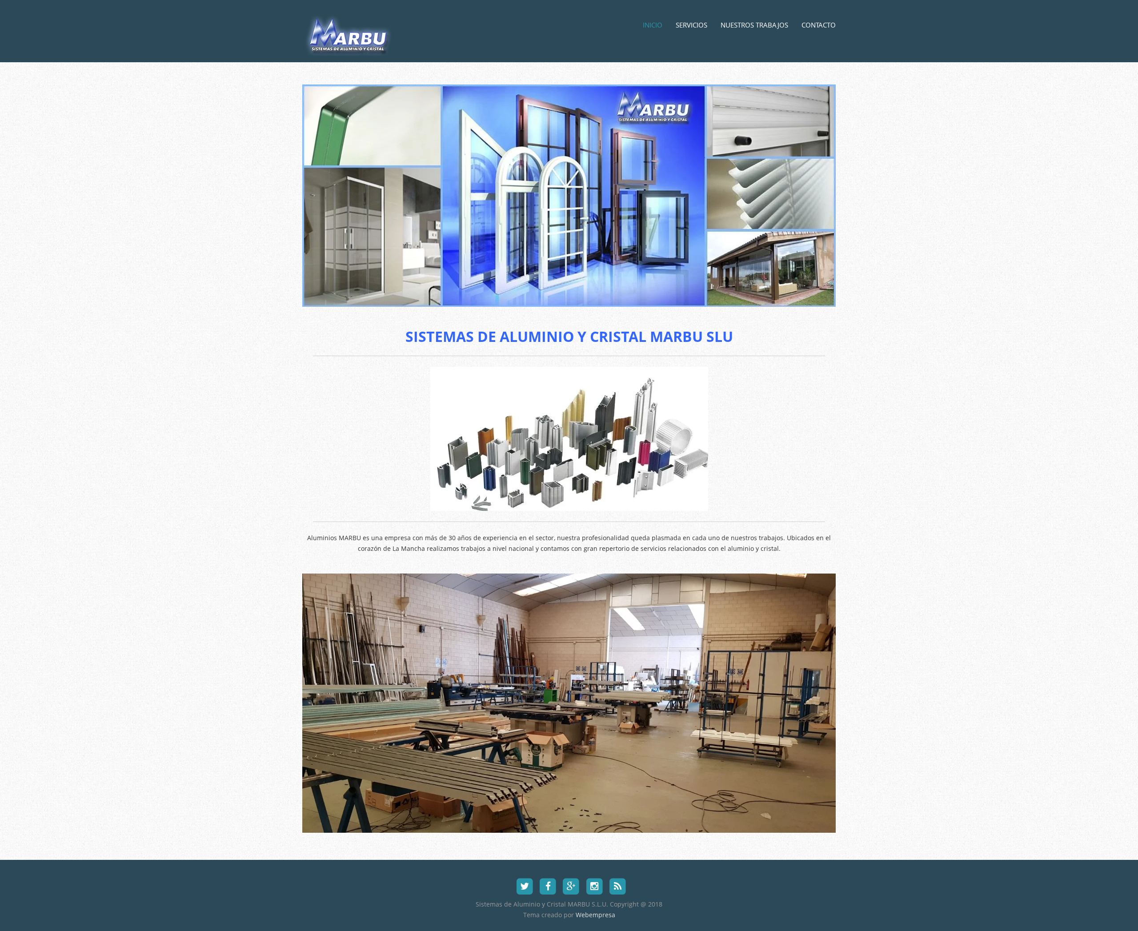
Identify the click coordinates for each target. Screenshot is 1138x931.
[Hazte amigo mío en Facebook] (547, 886)
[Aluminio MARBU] (350, 46)
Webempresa (595, 915)
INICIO (652, 24)
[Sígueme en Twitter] (524, 886)
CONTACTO (818, 24)
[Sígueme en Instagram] (594, 886)
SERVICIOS (691, 24)
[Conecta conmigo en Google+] (571, 886)
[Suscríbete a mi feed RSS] (617, 886)
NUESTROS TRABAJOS (754, 24)
